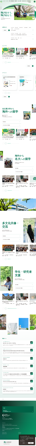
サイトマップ (19, 433)
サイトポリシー (19, 432)
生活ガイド (3, 426)
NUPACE (3, 430)
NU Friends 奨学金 (13, 30)
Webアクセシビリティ (4, 433)
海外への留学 (16, 27)
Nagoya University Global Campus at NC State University (9, 425)
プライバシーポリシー (4, 432)
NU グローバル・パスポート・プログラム (7, 424)
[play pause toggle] (33, 18)
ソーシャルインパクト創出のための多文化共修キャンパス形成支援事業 (10, 428)
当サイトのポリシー (22, 440)
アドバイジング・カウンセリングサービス (7, 429)
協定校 (3, 186)
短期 (5, 186)
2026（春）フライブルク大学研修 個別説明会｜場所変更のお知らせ (19, 34)
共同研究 (30, 27)
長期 (32, 186)
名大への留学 (7, 185)
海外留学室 (3, 427)
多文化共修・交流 (21, 27)
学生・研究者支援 (25, 27)
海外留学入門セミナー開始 (14, 39)
